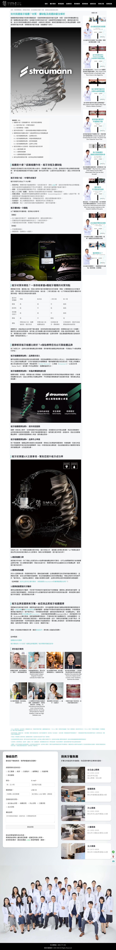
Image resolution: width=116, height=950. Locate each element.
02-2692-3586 (93, 811)
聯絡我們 (39, 630)
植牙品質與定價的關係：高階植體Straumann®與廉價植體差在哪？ (43, 581)
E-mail (34, 780)
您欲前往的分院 (12, 799)
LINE (28, 840)
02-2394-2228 (93, 773)
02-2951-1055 (93, 792)
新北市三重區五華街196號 (97, 833)
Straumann (62, 364)
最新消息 (93, 3)
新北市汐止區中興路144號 (97, 814)
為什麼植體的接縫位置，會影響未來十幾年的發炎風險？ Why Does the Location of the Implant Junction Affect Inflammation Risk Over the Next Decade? (94, 170)
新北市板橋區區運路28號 (97, 795)
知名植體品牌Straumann (31, 614)
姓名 (8, 780)
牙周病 (53, 185)
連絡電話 (9, 790)
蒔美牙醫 (18, 609)
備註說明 (9, 812)
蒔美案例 (77, 3)
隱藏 (19, 120)
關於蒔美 (53, 3)
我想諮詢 (109, 3)
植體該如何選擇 (16, 640)
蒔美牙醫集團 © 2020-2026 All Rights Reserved (58, 948)
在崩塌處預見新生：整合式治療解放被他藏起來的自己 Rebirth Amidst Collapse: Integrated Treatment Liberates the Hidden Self (37, 674)
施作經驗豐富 (29, 609)
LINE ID (34, 790)
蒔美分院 (101, 3)
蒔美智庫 (85, 3)
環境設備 (61, 3)
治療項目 (69, 3)
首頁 (46, 3)
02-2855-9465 (93, 830)
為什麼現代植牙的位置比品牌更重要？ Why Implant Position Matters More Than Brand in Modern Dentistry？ (94, 104)
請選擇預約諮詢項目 (13, 767)
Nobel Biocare (44, 364)
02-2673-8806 (93, 849)
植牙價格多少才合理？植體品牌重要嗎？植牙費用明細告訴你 (32, 644)
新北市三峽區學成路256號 (97, 852)
